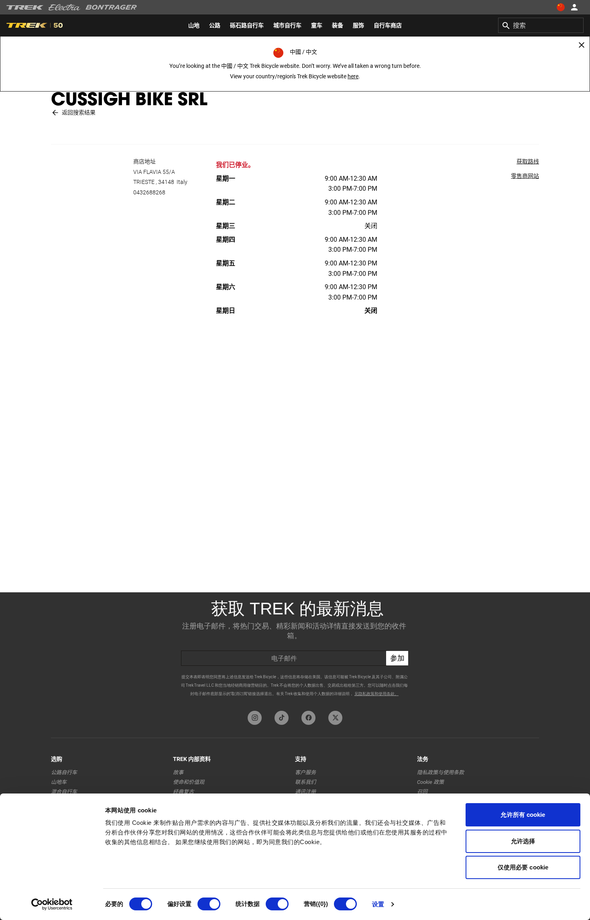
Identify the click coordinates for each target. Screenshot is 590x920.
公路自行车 (64, 772)
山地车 (59, 782)
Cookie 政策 (430, 782)
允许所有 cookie (522, 814)
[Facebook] (308, 718)
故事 (178, 772)
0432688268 (149, 192)
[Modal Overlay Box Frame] (295, 649)
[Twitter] (335, 718)
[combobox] (541, 25)
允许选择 (523, 841)
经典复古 (183, 792)
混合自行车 (64, 792)
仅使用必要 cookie (523, 867)
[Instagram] (255, 718)
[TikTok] (282, 718)
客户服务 (305, 772)
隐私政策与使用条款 (440, 772)
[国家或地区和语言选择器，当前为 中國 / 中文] (560, 7)
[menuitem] (193, 25)
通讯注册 (305, 792)
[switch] (208, 904)
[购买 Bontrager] (111, 7)
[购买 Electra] (65, 7)
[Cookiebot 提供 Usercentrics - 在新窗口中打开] (52, 904)
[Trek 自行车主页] (25, 7)
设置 (378, 904)
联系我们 (305, 782)
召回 (422, 792)
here (353, 76)
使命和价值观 (188, 782)
